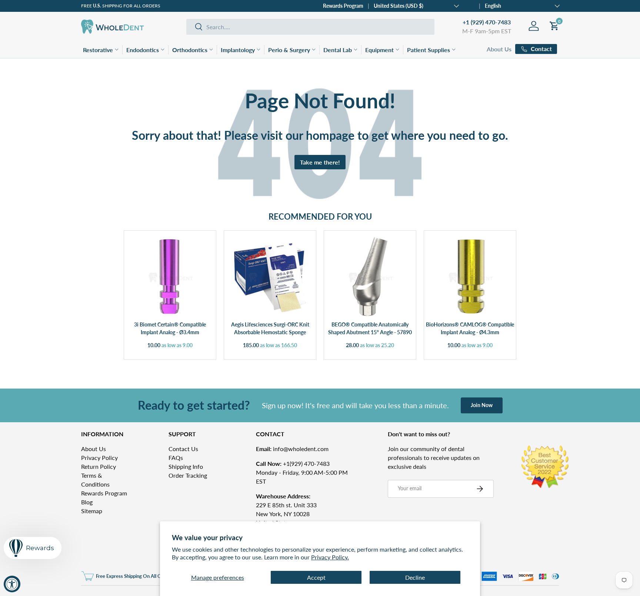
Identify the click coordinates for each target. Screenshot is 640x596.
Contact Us (183, 448)
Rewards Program (343, 6)
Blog (87, 501)
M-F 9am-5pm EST (486, 30)
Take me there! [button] (320, 162)
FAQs (176, 457)
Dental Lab (337, 49)
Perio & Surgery (289, 49)
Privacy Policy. (330, 557)
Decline (415, 577)
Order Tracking (188, 475)
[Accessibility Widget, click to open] (12, 584)
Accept (316, 577)
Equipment (379, 49)
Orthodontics (189, 49)
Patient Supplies (428, 49)
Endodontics (142, 49)
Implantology (238, 49)
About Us (499, 49)
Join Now (482, 405)
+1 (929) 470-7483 (487, 22)
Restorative (98, 49)
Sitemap (91, 510)
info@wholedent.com (292, 448)
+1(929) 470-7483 (293, 463)
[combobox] (310, 27)
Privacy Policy (99, 457)
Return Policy (98, 466)
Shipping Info (186, 466)
